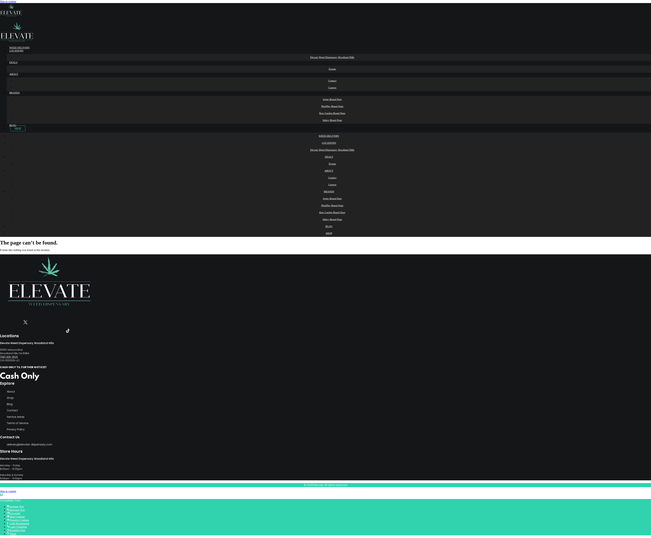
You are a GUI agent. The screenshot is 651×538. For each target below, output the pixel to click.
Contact (332, 80)
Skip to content (8, 1)
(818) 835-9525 (9, 357)
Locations (16, 50)
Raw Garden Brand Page (332, 113)
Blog (12, 125)
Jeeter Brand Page (332, 99)
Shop (18, 128)
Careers (332, 87)
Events (332, 69)
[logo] (11, 16)
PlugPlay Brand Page (332, 106)
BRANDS (14, 92)
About (13, 74)
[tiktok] (68, 331)
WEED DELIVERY (19, 47)
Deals (13, 62)
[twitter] (25, 323)
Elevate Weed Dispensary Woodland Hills (332, 57)
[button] (1, 494)
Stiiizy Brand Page (332, 120)
